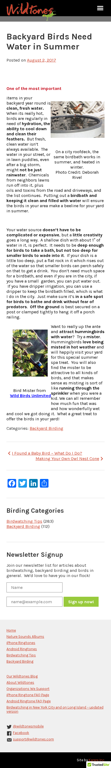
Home (11, 630)
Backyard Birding (46, 428)
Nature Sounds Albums (25, 637)
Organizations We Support (28, 689)
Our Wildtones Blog (22, 676)
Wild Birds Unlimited (30, 395)
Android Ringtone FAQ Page (28, 701)
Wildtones (32, 11)
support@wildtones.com (33, 739)
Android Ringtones (21, 649)
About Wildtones (20, 682)
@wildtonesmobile (28, 726)
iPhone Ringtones (20, 643)
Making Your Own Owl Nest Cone (67, 458)
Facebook (21, 733)
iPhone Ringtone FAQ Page (27, 695)
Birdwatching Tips (24, 521)
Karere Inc (97, 760)
